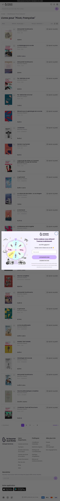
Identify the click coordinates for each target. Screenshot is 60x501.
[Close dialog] (56, 233)
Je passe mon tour (44, 260)
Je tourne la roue (44, 257)
